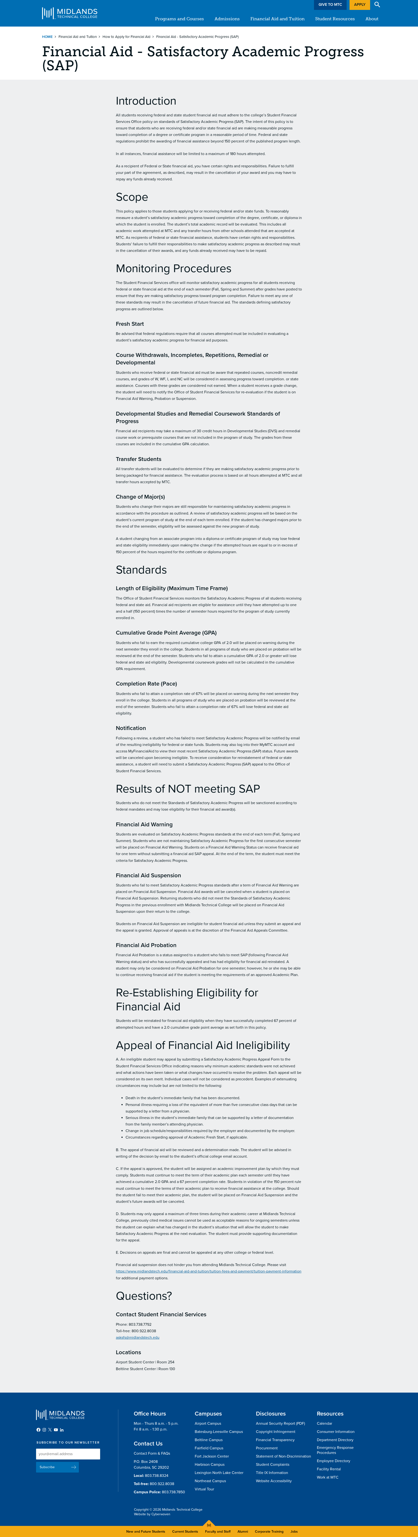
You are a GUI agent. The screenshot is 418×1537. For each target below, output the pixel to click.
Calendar (324, 1423)
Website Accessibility (274, 1481)
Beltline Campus (209, 1440)
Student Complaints (272, 1464)
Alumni (243, 1532)
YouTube (56, 1430)
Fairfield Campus (209, 1448)
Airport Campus (208, 1423)
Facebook (38, 1430)
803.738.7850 (173, 1492)
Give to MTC (330, 4)
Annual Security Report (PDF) (280, 1423)
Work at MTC (327, 1477)
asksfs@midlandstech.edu (137, 1337)
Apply (360, 4)
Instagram (44, 1430)
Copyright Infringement (275, 1431)
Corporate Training (269, 1532)
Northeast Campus (210, 1481)
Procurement (267, 1448)
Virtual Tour (204, 1489)
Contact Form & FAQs (152, 1453)
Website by (152, 1514)
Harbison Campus (209, 1464)
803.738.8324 (156, 1475)
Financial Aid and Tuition (277, 18)
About (372, 18)
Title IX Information (272, 1472)
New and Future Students (145, 1532)
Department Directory (335, 1440)
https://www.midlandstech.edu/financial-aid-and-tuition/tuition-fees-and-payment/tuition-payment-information (208, 1271)
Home (47, 37)
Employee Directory (333, 1461)
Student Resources (335, 18)
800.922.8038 (162, 1483)
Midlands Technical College (69, 13)
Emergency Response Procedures (335, 1450)
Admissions (227, 18)
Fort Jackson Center (212, 1456)
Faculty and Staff (218, 1532)
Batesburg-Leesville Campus (219, 1431)
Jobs (294, 1532)
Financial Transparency (275, 1440)
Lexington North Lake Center (219, 1472)
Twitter (50, 1430)
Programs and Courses (179, 18)
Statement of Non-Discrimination (283, 1456)
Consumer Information (336, 1431)
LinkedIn (62, 1430)
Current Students (185, 1532)
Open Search (377, 4)
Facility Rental (329, 1469)
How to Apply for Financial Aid (126, 37)
